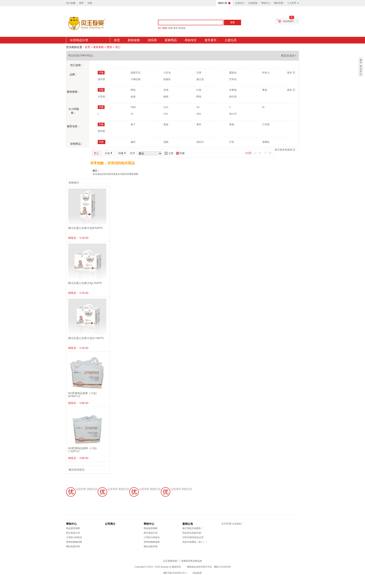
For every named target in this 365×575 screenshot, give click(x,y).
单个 (133, 124)
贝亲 (198, 72)
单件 (198, 124)
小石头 (167, 72)
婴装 (109, 47)
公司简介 (110, 523)
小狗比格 (135, 79)
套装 (165, 124)
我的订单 (222, 3)
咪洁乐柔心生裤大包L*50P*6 (85, 283)
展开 (361, 61)
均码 (133, 107)
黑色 (133, 89)
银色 (165, 96)
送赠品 (266, 141)
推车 (175, 28)
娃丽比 (167, 79)
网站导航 (278, 3)
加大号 (233, 113)
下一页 (268, 153)
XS (197, 107)
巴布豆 (233, 79)
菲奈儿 (266, 72)
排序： (134, 153)
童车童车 (211, 40)
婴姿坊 (233, 72)
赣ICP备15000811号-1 (175, 573)
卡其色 (101, 96)
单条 (231, 124)
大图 (169, 153)
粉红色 (233, 96)
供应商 (152, 40)
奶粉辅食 (134, 40)
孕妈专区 (191, 40)
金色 (133, 96)
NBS (198, 113)
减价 (133, 141)
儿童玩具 (231, 40)
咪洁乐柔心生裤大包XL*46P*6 (86, 338)
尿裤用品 (171, 40)
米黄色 (233, 89)
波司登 (101, 79)
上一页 (258, 153)
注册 (89, 3)
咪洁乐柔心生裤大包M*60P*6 (85, 228)
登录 (81, 3)
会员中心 (239, 3)
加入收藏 (70, 3)
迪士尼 (200, 79)
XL (132, 113)
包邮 (165, 141)
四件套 (101, 131)
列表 (180, 153)
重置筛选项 (289, 55)
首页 (117, 40)
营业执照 (197, 573)
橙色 (198, 96)
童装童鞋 (98, 47)
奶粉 (170, 28)
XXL (165, 113)
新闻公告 (187, 523)
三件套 (266, 124)
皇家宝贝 (135, 72)
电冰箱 (182, 28)
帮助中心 (265, 3)
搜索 (232, 22)
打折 (231, 141)
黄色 (264, 89)
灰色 (165, 89)
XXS (165, 107)
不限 (101, 72)
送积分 (200, 141)
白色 (198, 89)
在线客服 (252, 3)
